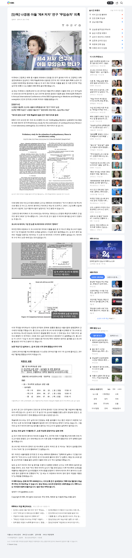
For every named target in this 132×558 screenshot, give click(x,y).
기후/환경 (106, 394)
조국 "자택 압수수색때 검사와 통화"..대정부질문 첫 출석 (29, 513)
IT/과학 (106, 403)
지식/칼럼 (95, 408)
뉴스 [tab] (109, 389)
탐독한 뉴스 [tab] (114, 335)
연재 (106, 408)
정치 (106, 399)
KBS (12, 3)
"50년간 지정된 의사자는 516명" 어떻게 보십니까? (29, 519)
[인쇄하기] (80, 25)
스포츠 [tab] (119, 389)
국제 (116, 399)
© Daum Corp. (12, 544)
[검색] (122, 3)
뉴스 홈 (95, 394)
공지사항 (38, 534)
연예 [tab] (114, 389)
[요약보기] (63, 25)
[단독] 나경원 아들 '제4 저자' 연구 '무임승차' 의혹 (29, 510)
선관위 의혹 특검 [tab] (97, 277)
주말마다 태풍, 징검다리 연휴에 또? (26, 516)
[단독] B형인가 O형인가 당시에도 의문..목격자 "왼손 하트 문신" (64, 510)
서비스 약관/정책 (48, 534)
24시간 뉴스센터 (28, 534)
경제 (95, 399)
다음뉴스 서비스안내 (14, 534)
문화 (95, 403)
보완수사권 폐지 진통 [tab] (114, 277)
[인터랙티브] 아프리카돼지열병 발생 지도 (63, 513)
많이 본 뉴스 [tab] (97, 335)
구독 (111, 3)
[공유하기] (117, 3)
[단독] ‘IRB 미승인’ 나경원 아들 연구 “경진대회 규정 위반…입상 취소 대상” (41, 110)
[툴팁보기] (122, 10)
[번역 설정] (71, 25)
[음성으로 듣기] (67, 25)
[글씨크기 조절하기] (75, 25)
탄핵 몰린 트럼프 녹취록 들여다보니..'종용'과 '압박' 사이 (29, 522)
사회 (116, 394)
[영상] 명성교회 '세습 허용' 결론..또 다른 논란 (64, 519)
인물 (116, 403)
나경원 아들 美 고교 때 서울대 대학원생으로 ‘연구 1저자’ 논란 (35, 107)
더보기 (105, 318)
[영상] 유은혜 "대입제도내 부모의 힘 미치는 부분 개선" (64, 522)
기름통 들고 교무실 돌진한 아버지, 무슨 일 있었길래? (64, 516)
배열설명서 (117, 408)
